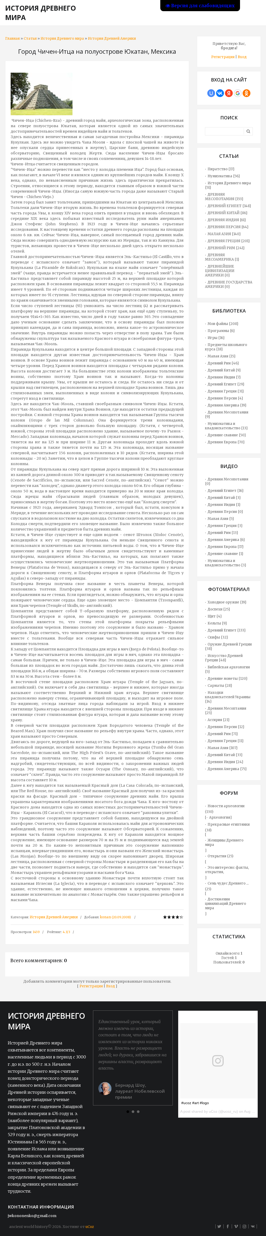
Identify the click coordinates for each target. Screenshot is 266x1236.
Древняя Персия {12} (226, 727)
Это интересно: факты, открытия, (227, 869)
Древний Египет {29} (226, 384)
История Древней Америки (112, 38)
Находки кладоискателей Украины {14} (227, 697)
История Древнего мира (62, 38)
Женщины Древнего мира (224, 842)
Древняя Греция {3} (225, 526)
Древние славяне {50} (227, 435)
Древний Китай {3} (224, 497)
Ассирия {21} (219, 720)
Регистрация (91, 986)
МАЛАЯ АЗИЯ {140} (224, 234)
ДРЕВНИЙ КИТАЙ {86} (228, 213)
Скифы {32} (218, 637)
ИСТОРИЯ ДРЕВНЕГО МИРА (40, 12)
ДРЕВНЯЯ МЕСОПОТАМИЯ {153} (224, 196)
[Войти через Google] (238, 93)
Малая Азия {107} (223, 748)
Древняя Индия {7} (224, 377)
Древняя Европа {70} (226, 442)
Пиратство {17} (221, 169)
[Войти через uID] (211, 93)
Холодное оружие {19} (227, 602)
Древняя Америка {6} (226, 540)
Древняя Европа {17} (226, 547)
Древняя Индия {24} (225, 762)
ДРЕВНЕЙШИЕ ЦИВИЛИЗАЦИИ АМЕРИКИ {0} (219, 270)
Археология (219, 817)
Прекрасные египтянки (229, 824)
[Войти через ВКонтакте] (220, 93)
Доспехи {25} (219, 609)
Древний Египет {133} (227, 630)
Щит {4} (215, 616)
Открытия (217, 856)
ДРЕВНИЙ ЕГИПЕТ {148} (229, 206)
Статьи (30, 38)
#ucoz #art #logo (195, 1103)
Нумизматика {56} (224, 176)
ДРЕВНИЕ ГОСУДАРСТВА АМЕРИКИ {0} (228, 284)
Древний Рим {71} (223, 734)
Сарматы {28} (220, 685)
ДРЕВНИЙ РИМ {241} (226, 248)
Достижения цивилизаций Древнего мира (225, 903)
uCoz (89, 1227)
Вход (110, 986)
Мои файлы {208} (223, 324)
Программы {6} (221, 331)
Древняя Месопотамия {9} (226, 414)
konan (105, 917)
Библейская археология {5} (227, 669)
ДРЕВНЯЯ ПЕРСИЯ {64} (228, 227)
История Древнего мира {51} (228, 185)
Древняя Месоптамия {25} (225, 710)
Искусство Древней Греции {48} (224, 658)
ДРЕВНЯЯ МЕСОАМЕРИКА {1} (222, 257)
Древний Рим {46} (223, 363)
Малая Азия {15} (222, 356)
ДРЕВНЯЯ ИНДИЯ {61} (227, 220)
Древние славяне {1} (225, 554)
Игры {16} (216, 338)
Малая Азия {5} (221, 519)
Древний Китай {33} (225, 755)
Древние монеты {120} (228, 678)
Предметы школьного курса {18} (226, 347)
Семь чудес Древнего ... (228, 883)
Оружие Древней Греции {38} (228, 646)
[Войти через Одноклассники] (246, 93)
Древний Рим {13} (223, 533)
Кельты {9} (217, 623)
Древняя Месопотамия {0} (226, 481)
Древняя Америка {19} (227, 405)
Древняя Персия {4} (225, 398)
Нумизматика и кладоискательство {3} (225, 563)
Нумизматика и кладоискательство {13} (226, 426)
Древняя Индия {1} (224, 504)
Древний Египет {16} (226, 490)
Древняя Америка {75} (227, 769)
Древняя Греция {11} (226, 741)
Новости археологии (226, 806)
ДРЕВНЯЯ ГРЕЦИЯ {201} (229, 241)
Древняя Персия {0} (225, 512)
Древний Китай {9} (224, 370)
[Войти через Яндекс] (229, 93)
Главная (12, 38)
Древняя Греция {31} (226, 391)
